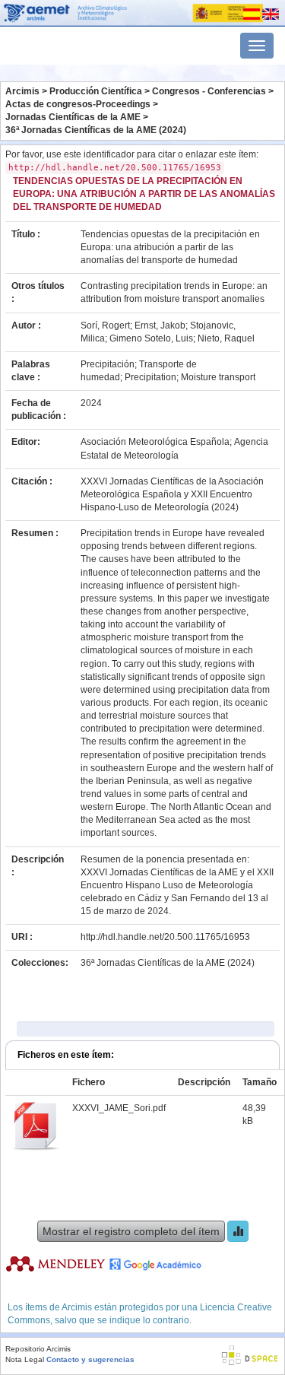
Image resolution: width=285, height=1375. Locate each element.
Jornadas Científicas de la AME (73, 117)
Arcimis (22, 91)
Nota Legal (24, 1359)
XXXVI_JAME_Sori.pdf (119, 1108)
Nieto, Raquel (226, 338)
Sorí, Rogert (105, 325)
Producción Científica (95, 91)
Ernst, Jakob (160, 325)
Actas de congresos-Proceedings (77, 104)
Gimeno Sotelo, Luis (151, 338)
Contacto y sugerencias (90, 1359)
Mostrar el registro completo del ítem (131, 1231)
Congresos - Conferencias (209, 91)
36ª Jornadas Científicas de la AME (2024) (95, 130)
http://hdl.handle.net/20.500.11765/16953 (165, 937)
